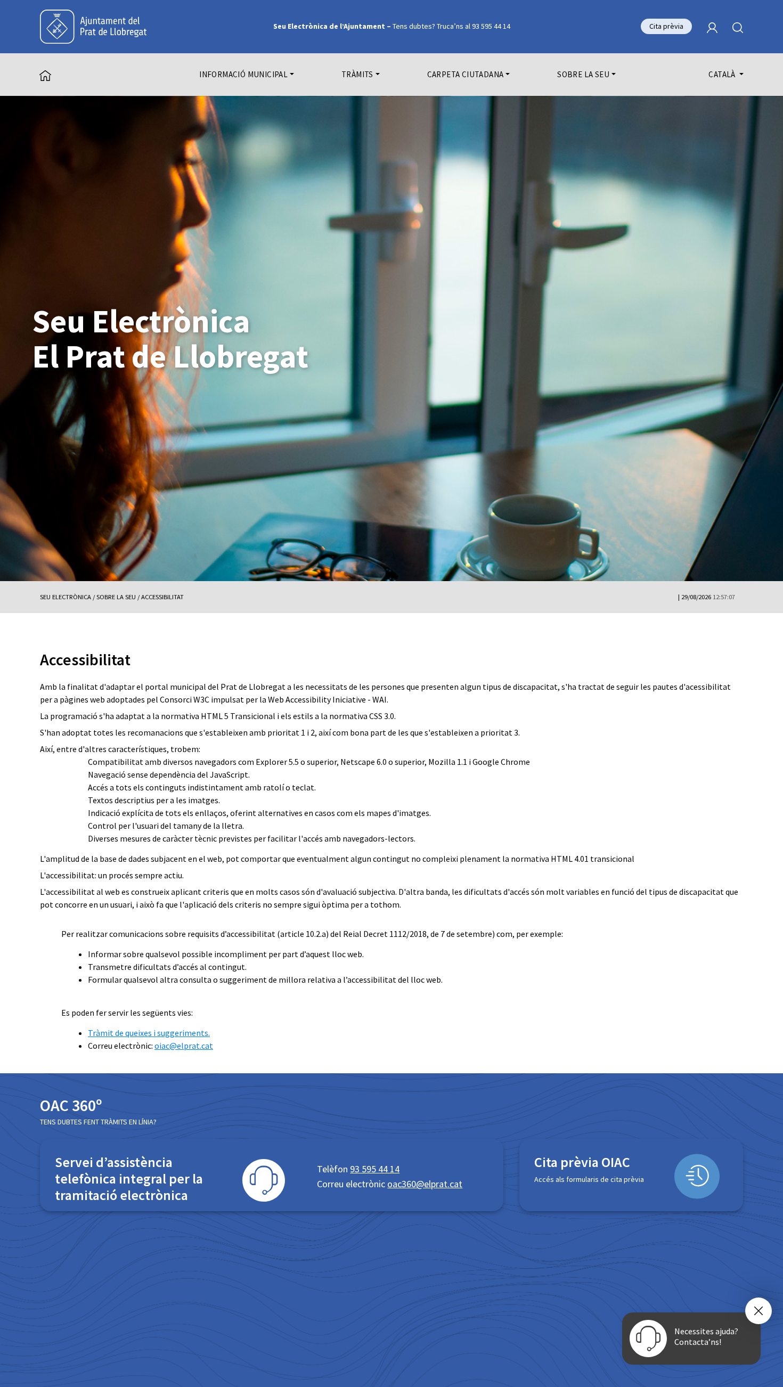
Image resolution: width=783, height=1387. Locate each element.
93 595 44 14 (374, 1169)
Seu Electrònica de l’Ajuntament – (391, 26)
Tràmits (357, 74)
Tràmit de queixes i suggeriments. (149, 1032)
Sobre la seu (583, 74)
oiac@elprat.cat (183, 1045)
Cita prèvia (666, 26)
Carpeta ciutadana (465, 74)
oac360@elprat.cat (424, 1184)
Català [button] (722, 74)
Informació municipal (243, 74)
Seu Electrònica (65, 597)
